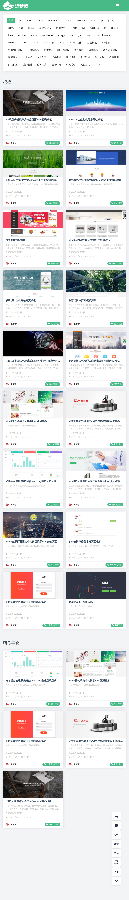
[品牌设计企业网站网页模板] (33, 283)
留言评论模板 (110, 50)
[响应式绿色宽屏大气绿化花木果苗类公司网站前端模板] (33, 163)
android (114, 28)
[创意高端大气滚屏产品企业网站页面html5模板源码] (96, 404)
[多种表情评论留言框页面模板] (96, 524)
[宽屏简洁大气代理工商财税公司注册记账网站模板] (96, 344)
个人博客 (70, 64)
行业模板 (56, 57)
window (22, 35)
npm (75, 28)
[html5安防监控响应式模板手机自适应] (96, 223)
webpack (94, 28)
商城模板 (70, 57)
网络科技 (13, 64)
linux (10, 35)
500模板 (48, 50)
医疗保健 (56, 64)
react (28, 20)
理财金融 (27, 64)
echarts (98, 64)
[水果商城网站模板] (33, 223)
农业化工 (42, 57)
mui (71, 35)
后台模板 (92, 42)
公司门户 (42, 64)
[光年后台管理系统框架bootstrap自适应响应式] (33, 464)
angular (39, 20)
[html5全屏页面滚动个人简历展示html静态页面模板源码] (33, 524)
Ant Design (48, 42)
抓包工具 (85, 64)
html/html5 (53, 20)
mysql (62, 42)
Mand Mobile (103, 35)
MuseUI (12, 42)
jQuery (111, 20)
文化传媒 (27, 57)
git (105, 28)
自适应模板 (33, 50)
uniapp (61, 35)
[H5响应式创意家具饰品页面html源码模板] (33, 102)
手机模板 (79, 50)
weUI (89, 35)
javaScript (80, 20)
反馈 (116, 844)
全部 (10, 20)
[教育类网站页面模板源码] (96, 283)
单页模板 (93, 50)
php (21, 28)
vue (19, 20)
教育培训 (114, 57)
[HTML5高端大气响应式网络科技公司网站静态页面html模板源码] (33, 344)
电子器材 (85, 57)
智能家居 (13, 57)
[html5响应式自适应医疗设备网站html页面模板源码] (96, 464)
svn (83, 28)
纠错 (116, 853)
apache (34, 35)
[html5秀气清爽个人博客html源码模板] (33, 404)
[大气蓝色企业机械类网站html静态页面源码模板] (96, 163)
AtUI (35, 42)
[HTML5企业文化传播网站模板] (96, 102)
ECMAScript (97, 20)
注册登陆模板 (15, 50)
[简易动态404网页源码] (96, 585)
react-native (47, 35)
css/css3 (67, 20)
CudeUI (24, 42)
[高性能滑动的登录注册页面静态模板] (33, 585)
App (116, 871)
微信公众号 (45, 28)
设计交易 (99, 57)
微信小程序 (62, 28)
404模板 (106, 42)
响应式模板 (63, 50)
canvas (11, 28)
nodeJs (31, 28)
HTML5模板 (76, 42)
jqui (80, 35)
